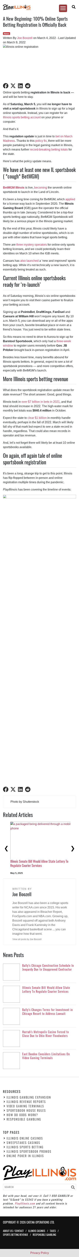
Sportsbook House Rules (26, 1110)
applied (70, 199)
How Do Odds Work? (22, 1115)
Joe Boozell (25, 38)
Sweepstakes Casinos (23, 1142)
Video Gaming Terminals (25, 1106)
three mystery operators (31, 244)
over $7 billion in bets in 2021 (40, 401)
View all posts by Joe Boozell (27, 939)
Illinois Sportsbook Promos (29, 1151)
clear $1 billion (37, 417)
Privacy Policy (39, 1252)
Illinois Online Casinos (25, 1138)
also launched (29, 260)
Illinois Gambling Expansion (29, 1097)
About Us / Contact (13, 1231)
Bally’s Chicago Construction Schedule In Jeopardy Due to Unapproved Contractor (40, 853)
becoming (40, 187)
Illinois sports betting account (22, 117)
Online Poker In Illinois (25, 1156)
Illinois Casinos (36, 1231)
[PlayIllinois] (37, 7)
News (6, 34)
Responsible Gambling (24, 1119)
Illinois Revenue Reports (26, 1102)
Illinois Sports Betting (25, 1147)
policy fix (41, 140)
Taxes (53, 1231)
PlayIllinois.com (25, 1203)
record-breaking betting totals (49, 149)
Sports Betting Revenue (15, 1235)
